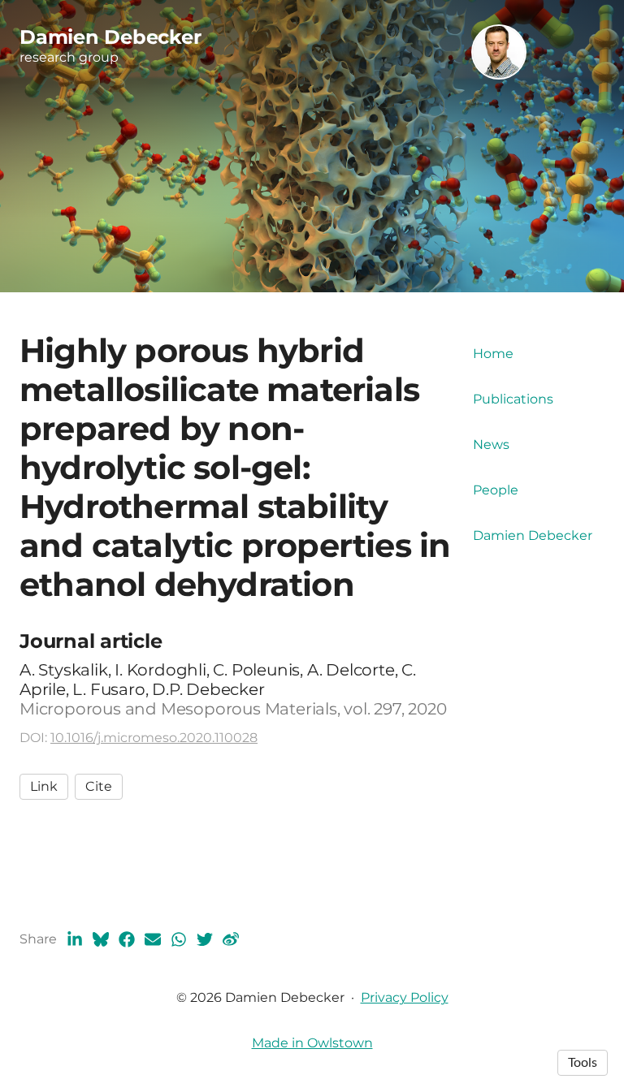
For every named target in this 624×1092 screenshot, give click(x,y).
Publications (513, 399)
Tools (582, 1062)
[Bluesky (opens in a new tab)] (101, 939)
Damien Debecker (532, 535)
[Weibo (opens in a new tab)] (231, 939)
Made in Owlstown (312, 1043)
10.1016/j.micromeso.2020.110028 (154, 737)
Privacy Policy (404, 997)
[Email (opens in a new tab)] (153, 939)
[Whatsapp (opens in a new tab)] (179, 939)
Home (493, 353)
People (495, 490)
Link (44, 786)
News (491, 444)
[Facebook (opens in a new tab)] (127, 939)
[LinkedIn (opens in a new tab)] (75, 939)
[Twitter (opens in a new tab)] (205, 939)
